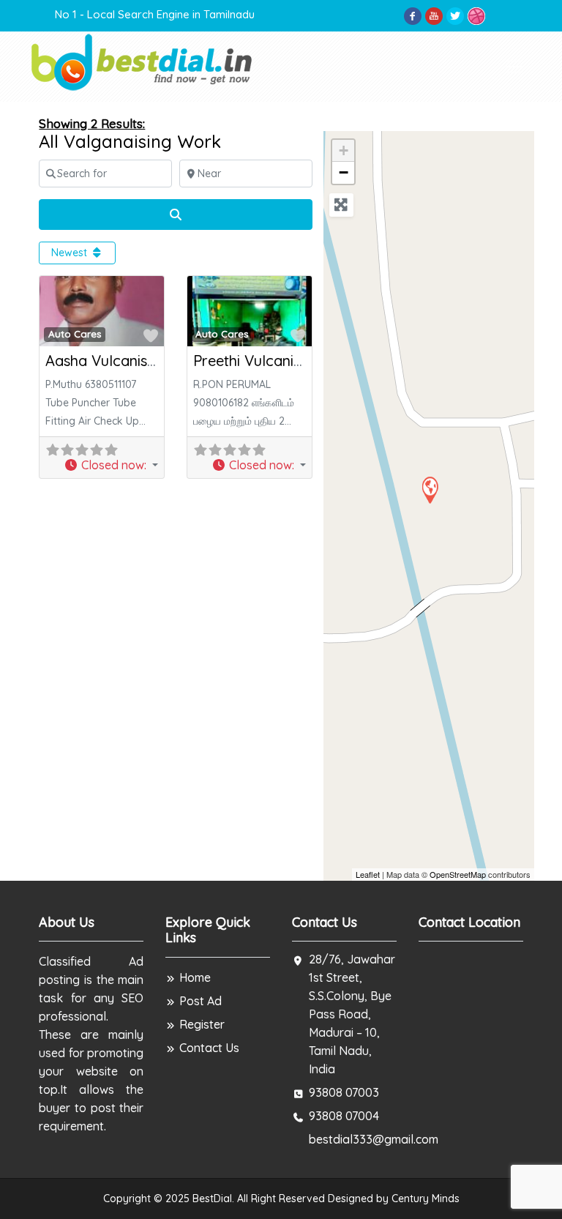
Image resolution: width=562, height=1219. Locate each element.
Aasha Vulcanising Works (130, 360)
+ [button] (343, 150)
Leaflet (368, 874)
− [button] (343, 172)
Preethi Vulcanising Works (280, 360)
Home (195, 977)
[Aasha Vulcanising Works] (429, 489)
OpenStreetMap (458, 874)
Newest (70, 252)
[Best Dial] (143, 61)
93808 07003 (344, 1092)
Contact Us (209, 1047)
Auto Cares (75, 334)
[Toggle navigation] (514, 67)
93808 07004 (344, 1115)
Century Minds (425, 1198)
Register (202, 1024)
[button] (111, 465)
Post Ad (200, 1001)
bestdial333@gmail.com (373, 1139)
